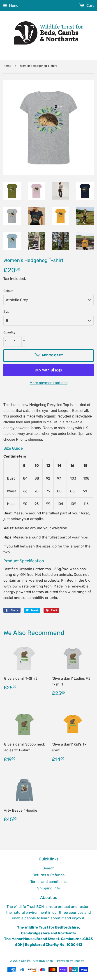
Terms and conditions (48, 882)
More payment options (48, 383)
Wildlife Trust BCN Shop (37, 960)
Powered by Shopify (70, 960)
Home (7, 65)
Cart (89, 5)
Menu (13, 5)
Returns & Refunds (49, 875)
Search (49, 868)
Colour (8, 291)
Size (6, 312)
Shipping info (48, 888)
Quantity (9, 332)
